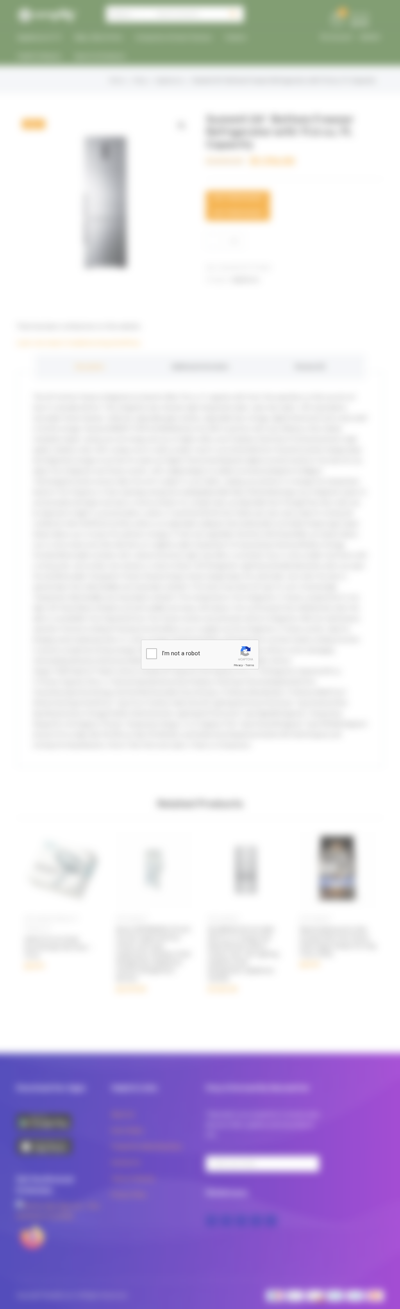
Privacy (238, 665)
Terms (249, 665)
